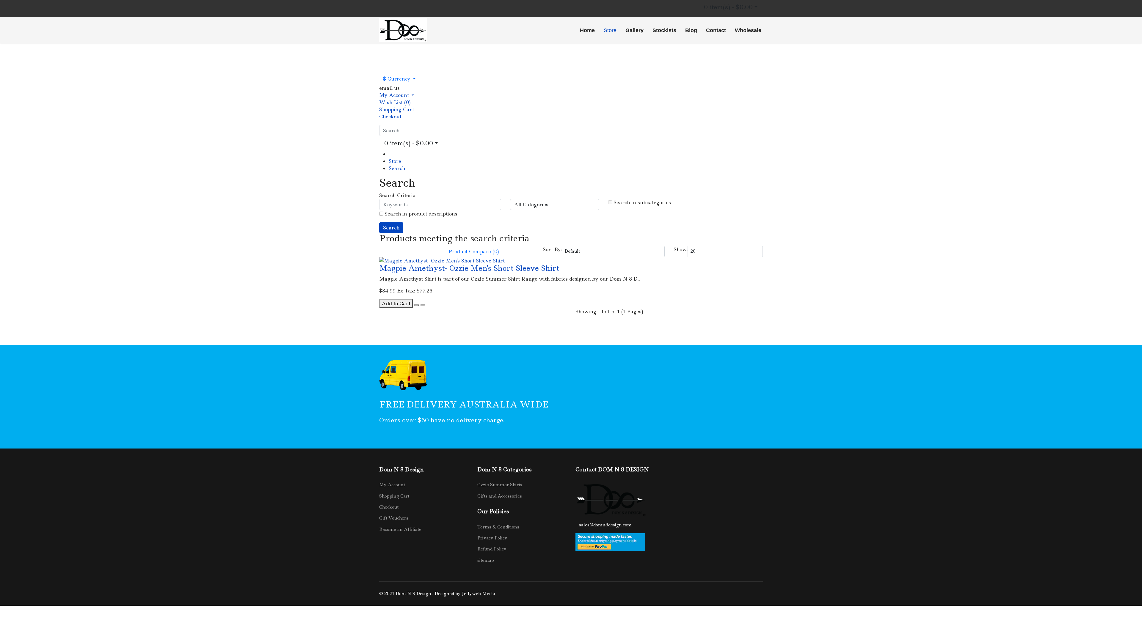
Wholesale (748, 30)
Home (587, 30)
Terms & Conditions (498, 527)
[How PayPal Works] (669, 542)
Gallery (634, 30)
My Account (392, 485)
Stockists (664, 30)
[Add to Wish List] (416, 305)
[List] (382, 249)
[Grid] (387, 249)
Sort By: (552, 249)
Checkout (389, 507)
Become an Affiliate (400, 529)
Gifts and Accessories (499, 496)
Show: (681, 249)
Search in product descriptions (420, 213)
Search (397, 168)
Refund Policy (491, 549)
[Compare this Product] (423, 305)
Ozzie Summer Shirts (499, 485)
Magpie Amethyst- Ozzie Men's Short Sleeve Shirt (469, 268)
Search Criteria (397, 195)
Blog (691, 30)
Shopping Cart (394, 496)
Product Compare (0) (473, 251)
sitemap (485, 560)
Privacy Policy (492, 538)
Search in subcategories (641, 202)
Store (610, 30)
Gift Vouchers (393, 518)
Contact (716, 30)
